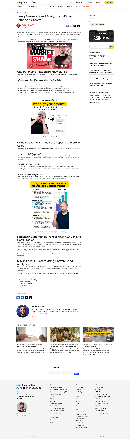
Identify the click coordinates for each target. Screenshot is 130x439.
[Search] (111, 47)
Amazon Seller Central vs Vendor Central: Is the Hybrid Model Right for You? (97, 345)
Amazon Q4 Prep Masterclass (98, 92)
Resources (79, 2)
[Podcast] (27, 388)
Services (19, 6)
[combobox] (99, 47)
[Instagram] (33, 388)
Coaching (78, 6)
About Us (69, 6)
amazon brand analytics (97, 24)
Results (60, 6)
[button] (67, 26)
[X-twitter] (24, 388)
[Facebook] (21, 388)
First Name (52, 370)
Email (63, 370)
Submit (76, 373)
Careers (89, 2)
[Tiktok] (40, 388)
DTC (42, 6)
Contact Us (98, 2)
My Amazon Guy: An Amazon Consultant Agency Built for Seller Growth (29, 345)
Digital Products (51, 6)
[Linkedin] (17, 388)
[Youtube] (30, 388)
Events (71, 2)
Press (24, 12)
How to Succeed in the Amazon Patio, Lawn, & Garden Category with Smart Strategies (65, 345)
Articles (18, 12)
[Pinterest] (36, 388)
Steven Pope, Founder (28, 24)
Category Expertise (31, 6)
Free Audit (86, 6)
